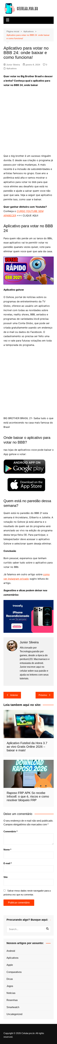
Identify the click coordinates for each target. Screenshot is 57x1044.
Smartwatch (13, 1007)
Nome (7, 849)
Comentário (10, 831)
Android (11, 951)
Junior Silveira (13, 64)
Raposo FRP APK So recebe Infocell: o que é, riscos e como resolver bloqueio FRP (28, 796)
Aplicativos (11, 68)
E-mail (7, 863)
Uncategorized (14, 1014)
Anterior (14, 695)
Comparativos (14, 972)
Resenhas (12, 1000)
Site (5, 877)
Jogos (10, 986)
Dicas (10, 979)
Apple (10, 965)
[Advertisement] (28, 118)
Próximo (43, 695)
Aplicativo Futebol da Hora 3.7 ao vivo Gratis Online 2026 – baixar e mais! (27, 746)
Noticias (11, 993)
